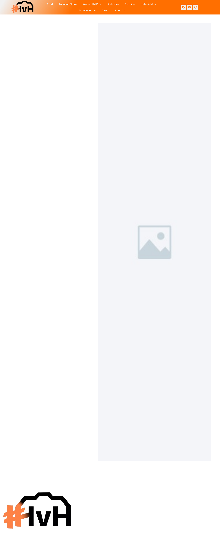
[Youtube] (189, 7)
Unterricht (147, 4)
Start (50, 4)
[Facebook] (183, 7)
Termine (130, 4)
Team (105, 10)
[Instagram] (195, 7)
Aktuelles (113, 4)
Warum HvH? (90, 4)
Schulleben (85, 10)
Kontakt (120, 10)
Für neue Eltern (68, 4)
